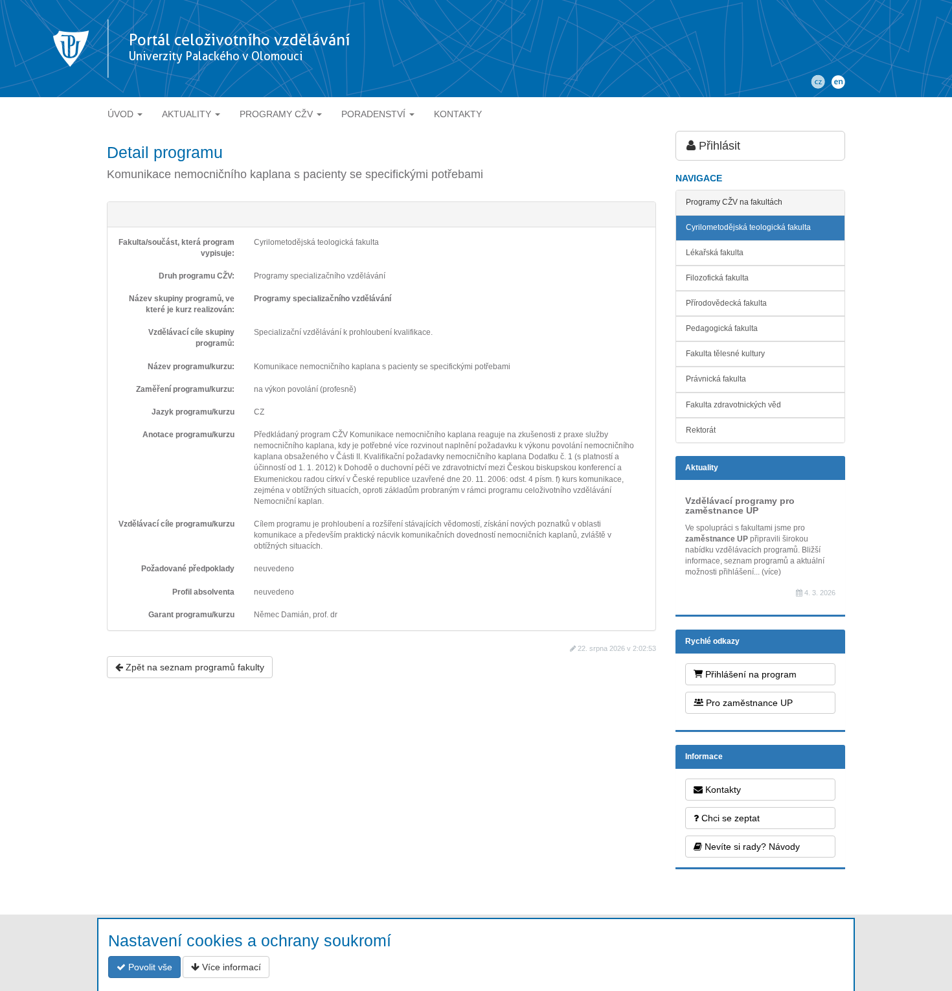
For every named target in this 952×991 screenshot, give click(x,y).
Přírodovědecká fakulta (726, 303)
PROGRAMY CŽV (277, 114)
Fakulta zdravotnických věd (733, 404)
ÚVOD (122, 114)
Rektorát (701, 430)
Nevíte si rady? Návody (751, 846)
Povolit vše (149, 967)
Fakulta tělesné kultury (725, 353)
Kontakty (722, 789)
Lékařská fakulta (714, 252)
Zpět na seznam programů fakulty (193, 667)
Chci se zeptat (729, 818)
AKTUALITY (188, 114)
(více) (771, 571)
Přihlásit (718, 145)
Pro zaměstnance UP (748, 703)
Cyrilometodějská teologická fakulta (748, 227)
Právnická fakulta (716, 378)
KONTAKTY (458, 114)
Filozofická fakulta (717, 277)
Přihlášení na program (750, 674)
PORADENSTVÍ (374, 114)
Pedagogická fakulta (722, 328)
